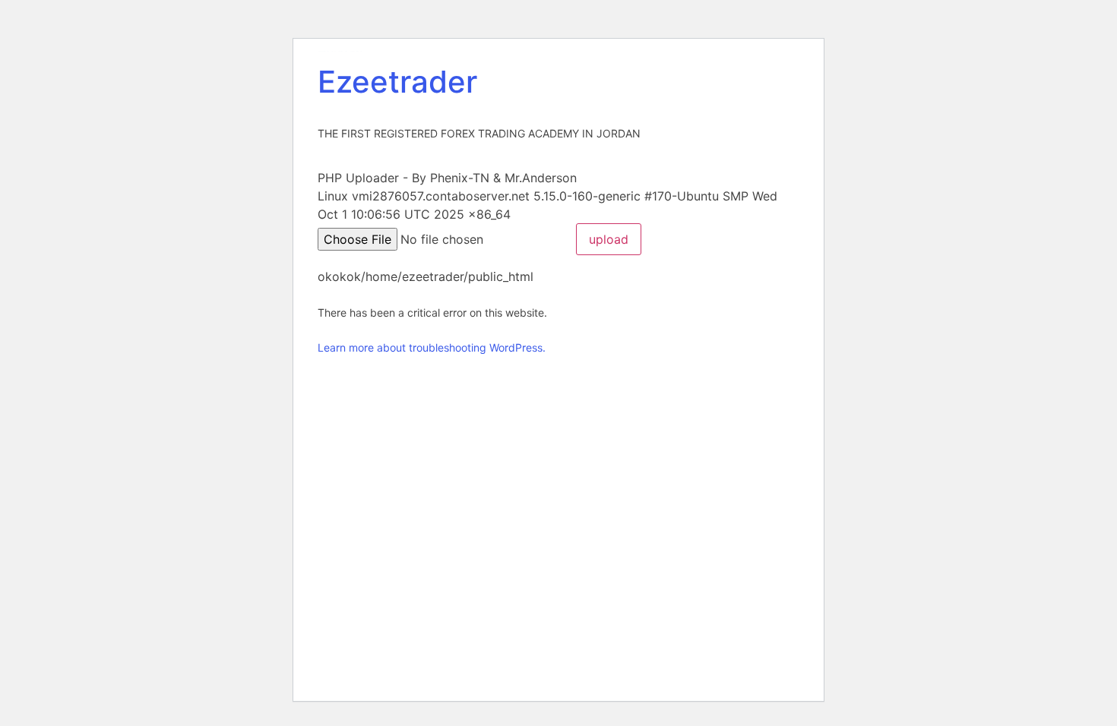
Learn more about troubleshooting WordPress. (432, 347)
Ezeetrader (397, 81)
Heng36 (340, 50)
